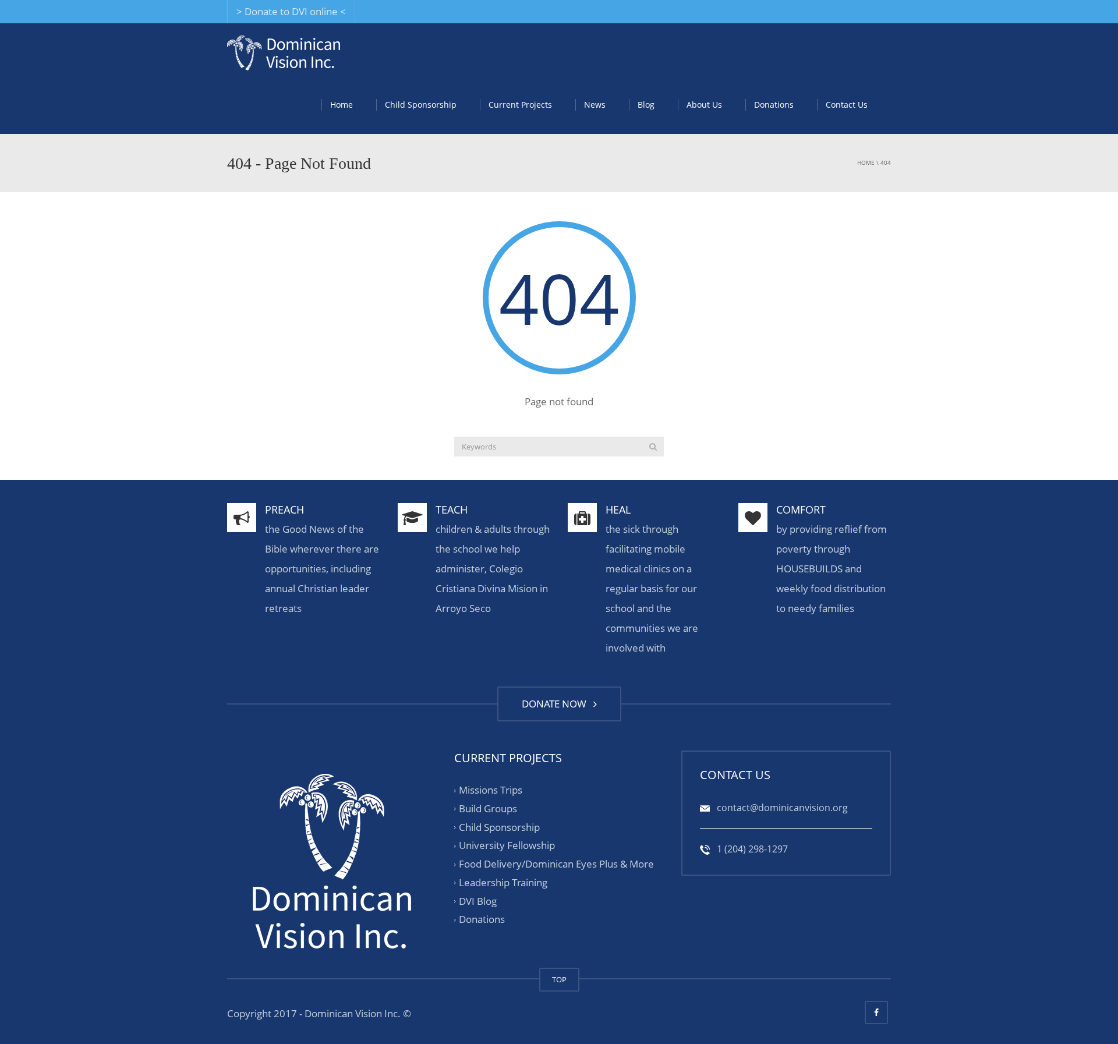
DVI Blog (478, 901)
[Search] (653, 446)
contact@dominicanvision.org (781, 807)
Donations (774, 104)
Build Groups (488, 808)
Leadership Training (503, 882)
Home (341, 104)
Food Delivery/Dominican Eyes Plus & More (556, 863)
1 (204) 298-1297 (751, 849)
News (595, 104)
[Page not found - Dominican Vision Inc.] (283, 52)
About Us (704, 104)
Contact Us (847, 104)
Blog (646, 104)
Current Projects (520, 104)
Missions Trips (490, 790)
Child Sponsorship (421, 104)
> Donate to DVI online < (291, 11)
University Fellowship (507, 845)
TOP (559, 979)
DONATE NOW (556, 703)
